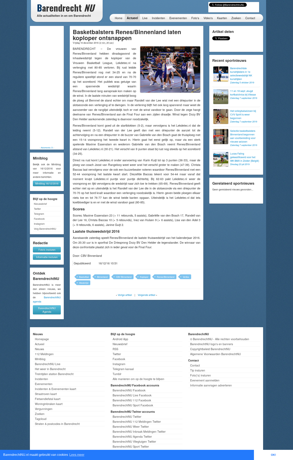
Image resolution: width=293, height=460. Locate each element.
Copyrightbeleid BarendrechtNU (210, 349)
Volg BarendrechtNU (45, 228)
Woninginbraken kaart (49, 404)
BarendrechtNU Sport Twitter (131, 446)
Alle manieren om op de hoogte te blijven (138, 379)
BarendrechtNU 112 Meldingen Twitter (137, 422)
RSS (115, 349)
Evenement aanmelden (204, 380)
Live (144, 18)
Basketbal (84, 276)
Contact (250, 18)
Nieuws (39, 349)
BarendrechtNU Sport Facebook (133, 405)
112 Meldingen (44, 354)
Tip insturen (197, 370)
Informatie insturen (47, 257)
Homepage (42, 339)
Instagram (39, 223)
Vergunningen (43, 409)
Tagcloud (40, 419)
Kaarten (222, 18)
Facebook (39, 218)
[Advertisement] (46, 86)
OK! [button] (273, 454)
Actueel (132, 18)
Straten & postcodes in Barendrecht (57, 424)
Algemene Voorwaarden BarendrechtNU (215, 354)
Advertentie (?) (47, 147)
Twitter (37, 208)
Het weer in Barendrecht (50, 369)
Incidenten (158, 18)
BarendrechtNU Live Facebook (132, 395)
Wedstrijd (83, 282)
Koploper (144, 276)
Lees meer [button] (76, 454)
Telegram (39, 213)
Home (118, 18)
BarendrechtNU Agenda (47, 309)
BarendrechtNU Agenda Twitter (132, 436)
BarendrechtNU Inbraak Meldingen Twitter (139, 431)
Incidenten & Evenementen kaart (55, 389)
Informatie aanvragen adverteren (211, 385)
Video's (208, 18)
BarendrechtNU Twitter (127, 417)
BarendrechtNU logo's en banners (211, 344)
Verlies (186, 276)
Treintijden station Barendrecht (54, 374)
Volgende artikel (146, 294)
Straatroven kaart (46, 394)
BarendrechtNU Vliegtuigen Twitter (134, 441)
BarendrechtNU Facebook (129, 390)
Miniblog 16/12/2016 (46, 183)
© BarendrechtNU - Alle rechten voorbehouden (219, 339)
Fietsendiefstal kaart (47, 399)
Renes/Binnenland (165, 276)
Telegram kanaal (123, 369)
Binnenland (102, 276)
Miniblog (40, 359)
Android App (120, 339)
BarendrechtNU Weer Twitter (131, 426)
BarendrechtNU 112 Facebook (132, 400)
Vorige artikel (125, 294)
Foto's (195, 18)
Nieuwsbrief (40, 203)
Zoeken (236, 18)
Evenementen (178, 18)
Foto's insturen (46, 249)
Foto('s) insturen (200, 375)
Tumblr (117, 374)
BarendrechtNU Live (47, 364)
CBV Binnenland (124, 276)
